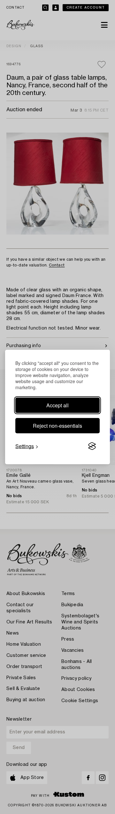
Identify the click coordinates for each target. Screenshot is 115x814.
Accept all (57, 405)
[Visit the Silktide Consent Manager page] (92, 446)
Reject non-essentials (57, 425)
